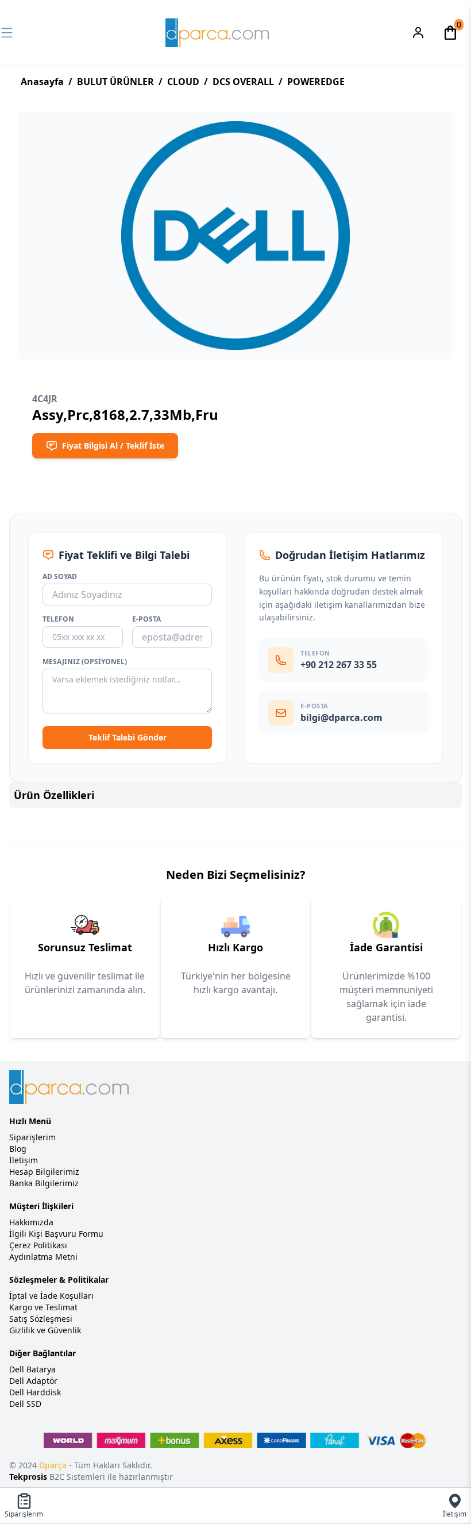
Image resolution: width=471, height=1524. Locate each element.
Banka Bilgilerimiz (44, 1183)
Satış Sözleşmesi (40, 1318)
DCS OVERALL (243, 81)
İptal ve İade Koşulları (51, 1295)
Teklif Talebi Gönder (127, 737)
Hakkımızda (31, 1222)
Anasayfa (42, 81)
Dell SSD (25, 1403)
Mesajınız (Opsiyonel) (85, 661)
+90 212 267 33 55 (338, 664)
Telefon (58, 619)
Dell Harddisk (35, 1392)
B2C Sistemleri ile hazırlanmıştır (91, 1476)
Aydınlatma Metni (43, 1256)
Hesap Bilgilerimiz (44, 1171)
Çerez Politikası (38, 1245)
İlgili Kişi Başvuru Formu (56, 1233)
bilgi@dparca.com (341, 717)
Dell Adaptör (33, 1380)
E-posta (146, 619)
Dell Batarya (32, 1369)
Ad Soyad (60, 576)
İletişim (23, 1160)
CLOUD (183, 81)
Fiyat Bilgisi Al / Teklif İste (113, 445)
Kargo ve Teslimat (43, 1307)
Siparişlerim (32, 1137)
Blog (17, 1148)
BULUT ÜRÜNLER (115, 81)
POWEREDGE (316, 81)
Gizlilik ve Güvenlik (45, 1330)
